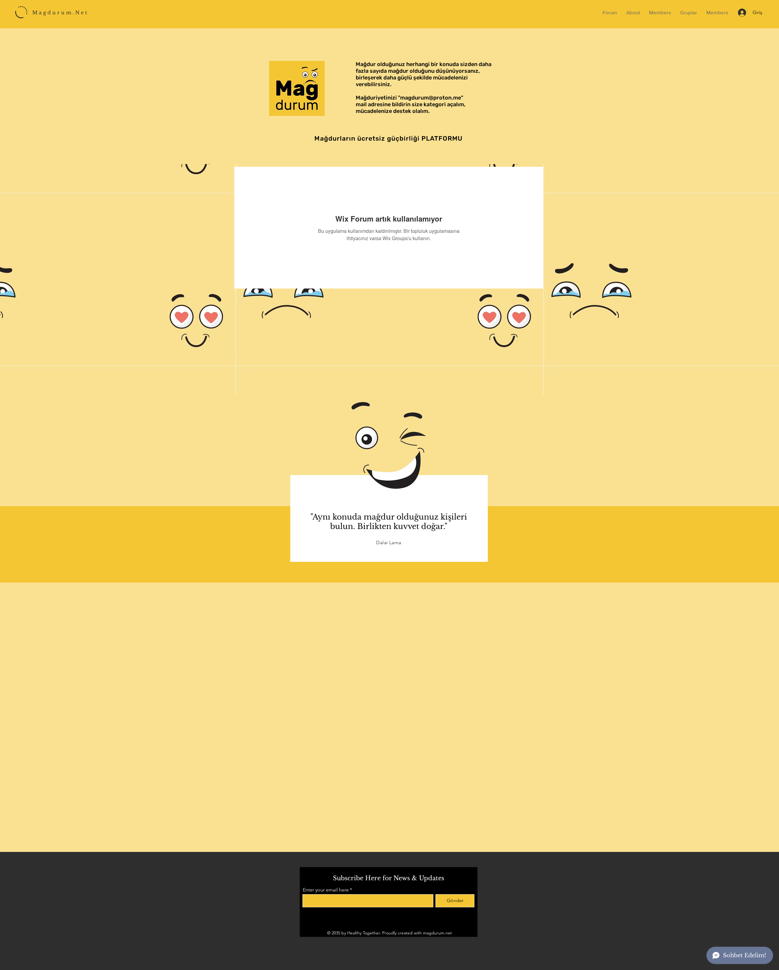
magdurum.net (437, 933)
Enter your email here (326, 890)
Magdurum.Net (60, 12)
